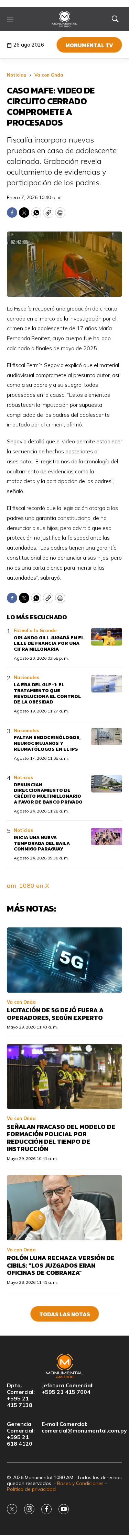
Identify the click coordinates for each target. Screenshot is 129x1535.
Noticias (16, 75)
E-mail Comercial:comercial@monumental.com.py (84, 1427)
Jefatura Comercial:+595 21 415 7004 (68, 1388)
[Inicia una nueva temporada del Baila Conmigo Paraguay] (106, 836)
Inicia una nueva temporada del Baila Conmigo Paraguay (42, 843)
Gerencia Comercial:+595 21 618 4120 (21, 1434)
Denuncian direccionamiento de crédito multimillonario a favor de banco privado (48, 793)
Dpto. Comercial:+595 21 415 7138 (21, 1395)
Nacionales (26, 677)
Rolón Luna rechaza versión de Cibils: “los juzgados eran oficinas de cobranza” (61, 1265)
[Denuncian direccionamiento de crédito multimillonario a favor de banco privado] (106, 784)
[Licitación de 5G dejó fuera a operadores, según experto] (64, 959)
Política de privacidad (31, 1489)
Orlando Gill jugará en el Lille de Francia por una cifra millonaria (49, 643)
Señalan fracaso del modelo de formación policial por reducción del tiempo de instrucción (61, 1138)
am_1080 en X (28, 885)
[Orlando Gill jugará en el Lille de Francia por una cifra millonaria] (106, 637)
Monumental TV (89, 45)
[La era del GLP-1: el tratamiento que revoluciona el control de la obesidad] (106, 683)
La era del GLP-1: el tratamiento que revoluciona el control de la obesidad (47, 693)
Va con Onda (48, 75)
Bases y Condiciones (80, 1483)
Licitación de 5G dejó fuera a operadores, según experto (55, 1013)
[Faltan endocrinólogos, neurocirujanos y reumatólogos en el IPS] (106, 737)
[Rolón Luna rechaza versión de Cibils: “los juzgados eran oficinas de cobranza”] (64, 1207)
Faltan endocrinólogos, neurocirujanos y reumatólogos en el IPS (47, 743)
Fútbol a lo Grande (35, 630)
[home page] (64, 19)
